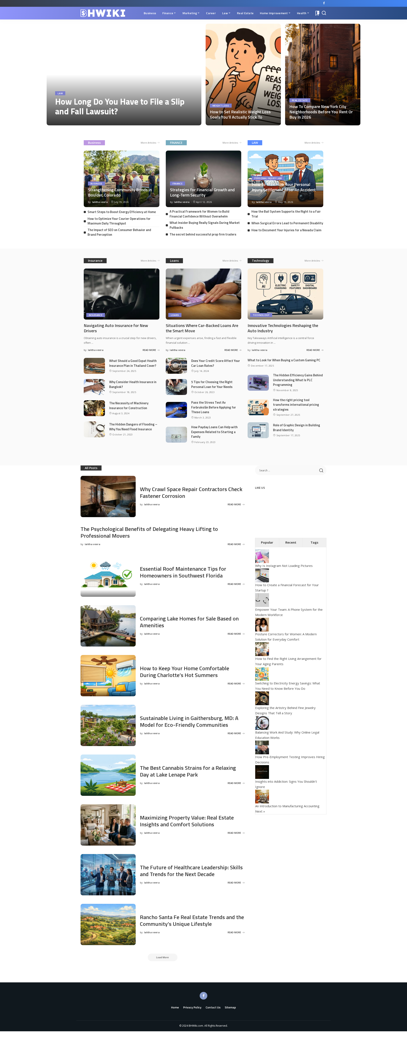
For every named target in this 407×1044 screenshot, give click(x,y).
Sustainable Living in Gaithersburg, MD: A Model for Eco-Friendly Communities (189, 721)
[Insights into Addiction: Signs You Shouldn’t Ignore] (262, 771)
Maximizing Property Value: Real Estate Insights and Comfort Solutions (187, 821)
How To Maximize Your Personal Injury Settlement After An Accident (284, 187)
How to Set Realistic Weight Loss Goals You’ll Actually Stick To (240, 114)
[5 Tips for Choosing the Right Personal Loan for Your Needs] (176, 387)
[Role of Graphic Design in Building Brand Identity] (258, 430)
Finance (178, 183)
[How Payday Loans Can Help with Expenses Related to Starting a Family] (176, 435)
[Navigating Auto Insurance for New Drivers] (121, 294)
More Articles (148, 142)
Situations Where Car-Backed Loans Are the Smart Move (202, 328)
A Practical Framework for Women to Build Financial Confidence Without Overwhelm (199, 214)
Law (60, 93)
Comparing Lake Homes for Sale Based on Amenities (189, 622)
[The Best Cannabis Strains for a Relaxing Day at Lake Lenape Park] (108, 775)
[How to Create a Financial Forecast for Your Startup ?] (262, 575)
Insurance (95, 261)
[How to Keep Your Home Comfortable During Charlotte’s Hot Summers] (108, 675)
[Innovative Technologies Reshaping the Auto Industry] (285, 294)
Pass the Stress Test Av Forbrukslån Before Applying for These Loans (213, 407)
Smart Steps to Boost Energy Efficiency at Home (122, 211)
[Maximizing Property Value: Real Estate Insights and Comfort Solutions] (108, 825)
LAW (255, 143)
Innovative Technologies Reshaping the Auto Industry (283, 328)
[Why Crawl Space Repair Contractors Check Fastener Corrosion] (108, 496)
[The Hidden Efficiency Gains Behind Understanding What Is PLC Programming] (258, 383)
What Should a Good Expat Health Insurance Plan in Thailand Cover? (133, 363)
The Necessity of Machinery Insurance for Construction (128, 405)
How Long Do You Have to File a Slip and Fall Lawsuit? (120, 106)
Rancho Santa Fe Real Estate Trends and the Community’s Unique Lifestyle (192, 920)
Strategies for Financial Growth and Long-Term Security (202, 192)
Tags (314, 542)
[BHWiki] (103, 13)
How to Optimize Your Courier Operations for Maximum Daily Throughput (119, 221)
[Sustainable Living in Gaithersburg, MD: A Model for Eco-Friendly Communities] (108, 725)
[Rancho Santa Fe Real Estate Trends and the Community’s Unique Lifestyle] (108, 924)
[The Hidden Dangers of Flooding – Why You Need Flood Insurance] (94, 429)
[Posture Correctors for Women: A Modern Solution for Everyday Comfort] (262, 624)
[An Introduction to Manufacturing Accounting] (262, 796)
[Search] (323, 13)
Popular (267, 542)
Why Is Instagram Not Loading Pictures (284, 566)
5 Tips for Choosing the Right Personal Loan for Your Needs (212, 384)
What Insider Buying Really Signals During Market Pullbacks (205, 225)
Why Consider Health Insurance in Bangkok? (132, 384)
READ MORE (183, 121)
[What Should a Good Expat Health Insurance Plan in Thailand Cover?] (94, 366)
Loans (174, 261)
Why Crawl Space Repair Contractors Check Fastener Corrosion (191, 492)
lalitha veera (67, 121)
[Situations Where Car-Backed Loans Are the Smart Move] (203, 294)
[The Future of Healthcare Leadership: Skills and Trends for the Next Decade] (108, 874)
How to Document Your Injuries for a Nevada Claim (286, 230)
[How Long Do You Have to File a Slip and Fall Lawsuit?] (124, 74)
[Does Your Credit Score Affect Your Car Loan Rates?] (176, 366)
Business (94, 143)
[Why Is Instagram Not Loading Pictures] (262, 556)
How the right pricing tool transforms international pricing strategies (296, 404)
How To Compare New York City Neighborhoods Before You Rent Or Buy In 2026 (321, 111)
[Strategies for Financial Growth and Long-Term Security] (203, 179)
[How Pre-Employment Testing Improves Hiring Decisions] (262, 747)
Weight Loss (220, 105)
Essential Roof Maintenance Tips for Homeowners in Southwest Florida (183, 572)
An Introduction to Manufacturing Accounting (287, 806)
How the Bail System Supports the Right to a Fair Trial (286, 214)
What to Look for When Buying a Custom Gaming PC (284, 360)
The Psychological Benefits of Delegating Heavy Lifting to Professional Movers (149, 532)
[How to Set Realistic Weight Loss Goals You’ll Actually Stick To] (243, 74)
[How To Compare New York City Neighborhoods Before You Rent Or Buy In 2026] (322, 74)
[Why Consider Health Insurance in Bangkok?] (94, 387)
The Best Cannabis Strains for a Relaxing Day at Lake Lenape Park (188, 771)
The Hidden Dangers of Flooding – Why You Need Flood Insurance (133, 427)
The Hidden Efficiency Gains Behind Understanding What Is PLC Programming (298, 380)
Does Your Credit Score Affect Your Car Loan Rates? (215, 363)
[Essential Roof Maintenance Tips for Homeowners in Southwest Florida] (108, 576)
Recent (290, 542)
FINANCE (176, 143)
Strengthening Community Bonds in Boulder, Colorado (120, 192)
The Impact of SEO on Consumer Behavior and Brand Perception (119, 232)
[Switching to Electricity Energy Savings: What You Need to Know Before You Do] (262, 673)
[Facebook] (324, 3)
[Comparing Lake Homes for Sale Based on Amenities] (108, 626)
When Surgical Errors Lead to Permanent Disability (287, 223)
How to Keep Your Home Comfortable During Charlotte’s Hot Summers (184, 671)
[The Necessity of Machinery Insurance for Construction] (94, 408)
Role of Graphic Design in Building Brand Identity (296, 427)
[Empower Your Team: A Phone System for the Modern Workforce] (262, 599)
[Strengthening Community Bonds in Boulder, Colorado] (121, 179)
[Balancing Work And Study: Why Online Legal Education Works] (262, 722)
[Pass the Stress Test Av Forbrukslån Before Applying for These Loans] (176, 410)
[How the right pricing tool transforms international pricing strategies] (258, 407)
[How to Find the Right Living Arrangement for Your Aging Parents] (262, 649)
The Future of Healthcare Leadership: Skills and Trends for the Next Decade (191, 870)
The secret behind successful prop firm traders (203, 234)
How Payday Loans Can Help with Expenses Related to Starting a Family (214, 432)
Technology (260, 261)
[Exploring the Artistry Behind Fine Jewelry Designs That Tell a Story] (262, 698)
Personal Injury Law (268, 178)
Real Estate (300, 100)
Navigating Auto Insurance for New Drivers (116, 328)
